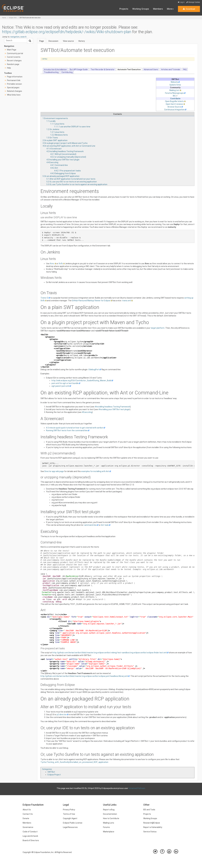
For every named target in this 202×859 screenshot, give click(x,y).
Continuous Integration (174, 109)
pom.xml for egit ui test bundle (65, 383)
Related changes (14, 91)
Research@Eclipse (151, 823)
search (23, 37)
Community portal (15, 53)
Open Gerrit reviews (174, 104)
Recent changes (14, 60)
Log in (182, 2)
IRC (174, 96)
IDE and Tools (149, 809)
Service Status (150, 832)
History (81, 41)
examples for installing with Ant (95, 471)
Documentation (110, 814)
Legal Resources (70, 827)
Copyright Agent (70, 818)
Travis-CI (44, 298)
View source (68, 41)
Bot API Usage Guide (79, 69)
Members (158, 8)
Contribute (175, 98)
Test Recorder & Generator (102, 69)
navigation (15, 37)
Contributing (67, 72)
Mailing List (174, 90)
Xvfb (61, 263)
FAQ (185, 69)
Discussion (53, 41)
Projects (123, 8)
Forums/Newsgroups (174, 93)
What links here (13, 95)
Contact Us (28, 814)
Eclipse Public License (72, 823)
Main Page (11, 50)
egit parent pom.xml (60, 386)
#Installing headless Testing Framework (112, 407)
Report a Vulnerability (152, 827)
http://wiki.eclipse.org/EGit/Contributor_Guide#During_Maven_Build (81, 380)
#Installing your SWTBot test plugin (114, 409)
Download (190, 9)
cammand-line (90, 525)
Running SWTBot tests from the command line (67, 430)
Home (4, 18)
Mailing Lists (108, 823)
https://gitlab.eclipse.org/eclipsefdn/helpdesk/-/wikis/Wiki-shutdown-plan (66, 31)
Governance (28, 827)
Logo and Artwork (30, 836)
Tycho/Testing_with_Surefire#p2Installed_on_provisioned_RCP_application (74, 762)
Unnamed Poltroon (136, 788)
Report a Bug (108, 809)
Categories (47, 769)
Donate (26, 818)
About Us (27, 809)
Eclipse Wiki (13, 18)
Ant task (105, 525)
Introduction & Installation (55, 69)
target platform (157, 328)
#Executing (87, 412)
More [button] (169, 8)
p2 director (61, 714)
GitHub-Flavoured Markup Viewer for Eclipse (91, 300)
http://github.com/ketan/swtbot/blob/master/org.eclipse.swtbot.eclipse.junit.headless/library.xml (84, 676)
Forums (106, 827)
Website (174, 82)
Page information (14, 77)
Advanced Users (151, 69)
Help (9, 68)
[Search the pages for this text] (30, 41)
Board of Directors (31, 840)
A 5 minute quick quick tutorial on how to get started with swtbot (74, 428)
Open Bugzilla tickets (174, 101)
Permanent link (13, 80)
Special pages (13, 87)
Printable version (14, 84)
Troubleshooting (51, 72)
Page (41, 41)
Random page (13, 64)
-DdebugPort (93, 369)
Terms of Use (69, 814)
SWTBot (44, 59)
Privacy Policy (69, 809)
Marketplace (108, 832)
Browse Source (174, 107)
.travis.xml (126, 300)
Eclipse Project (54, 775)
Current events (13, 57)
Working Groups (140, 8)
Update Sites (175, 85)
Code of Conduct (30, 832)
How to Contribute (111, 818)
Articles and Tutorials (170, 69)
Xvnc (52, 263)
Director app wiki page (54, 471)
